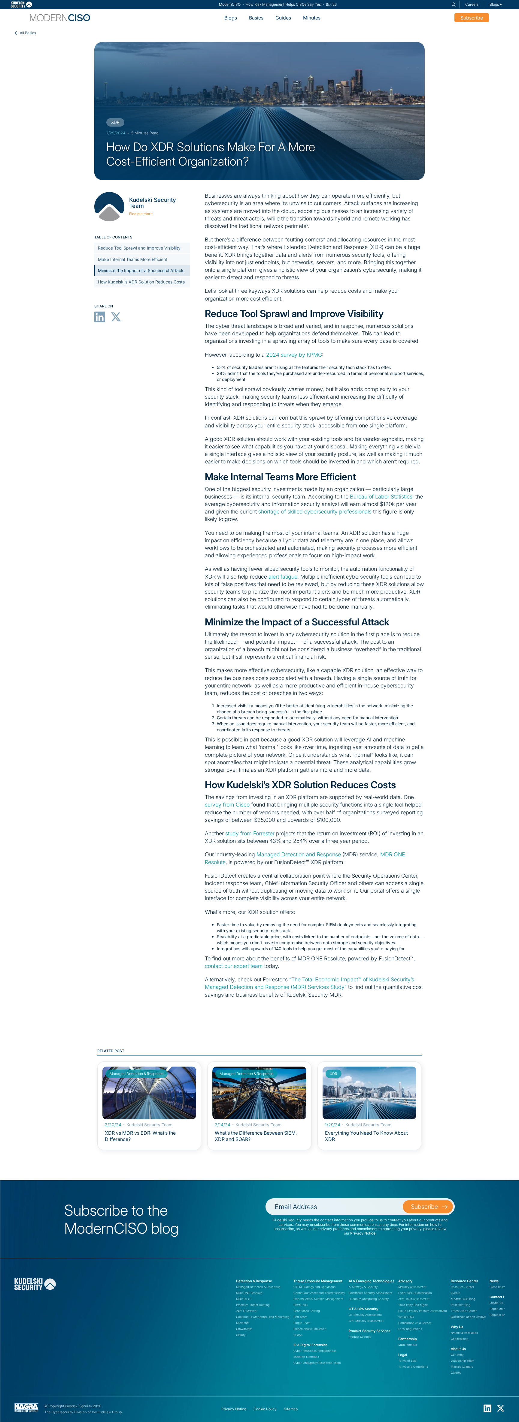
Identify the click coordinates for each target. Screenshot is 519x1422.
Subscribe (471, 18)
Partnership (407, 1339)
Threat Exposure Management (317, 1281)
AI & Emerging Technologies (371, 1281)
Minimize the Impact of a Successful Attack (141, 270)
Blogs (230, 18)
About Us (458, 1349)
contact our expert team (234, 966)
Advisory (405, 1281)
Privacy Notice (362, 1233)
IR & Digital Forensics (310, 1345)
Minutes (311, 18)
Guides (283, 18)
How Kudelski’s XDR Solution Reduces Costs (141, 281)
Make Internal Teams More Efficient (132, 259)
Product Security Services (369, 1331)
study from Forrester (250, 833)
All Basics (28, 33)
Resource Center (464, 1281)
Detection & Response (254, 1281)
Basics (256, 18)
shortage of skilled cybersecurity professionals (315, 511)
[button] (496, 4)
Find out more (141, 213)
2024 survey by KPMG (294, 355)
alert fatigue (283, 576)
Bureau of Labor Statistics (381, 496)
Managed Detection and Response (298, 854)
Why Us (457, 1327)
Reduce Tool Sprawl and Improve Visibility (139, 247)
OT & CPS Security (363, 1309)
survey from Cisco (227, 804)
